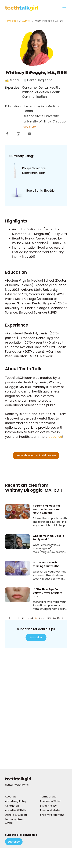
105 (58, 618)
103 (49, 618)
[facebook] (7, 134)
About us (10, 796)
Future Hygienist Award (15, 821)
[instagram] (18, 134)
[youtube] (29, 134)
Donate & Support (16, 815)
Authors (26, 20)
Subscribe (36, 637)
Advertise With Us (15, 810)
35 (36, 618)
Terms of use (48, 796)
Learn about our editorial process (36, 455)
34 (31, 618)
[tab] (64, 8)
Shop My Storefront (52, 815)
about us (55, 437)
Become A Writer (50, 801)
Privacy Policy (48, 805)
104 (53, 618)
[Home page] (36, 779)
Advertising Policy (15, 801)
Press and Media (50, 810)
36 (40, 618)
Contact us (12, 805)
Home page (11, 20)
